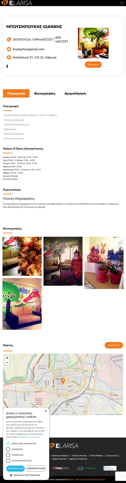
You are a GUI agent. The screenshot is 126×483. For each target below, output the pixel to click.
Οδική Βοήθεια (96, 455)
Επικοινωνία (93, 64)
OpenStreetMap (109, 414)
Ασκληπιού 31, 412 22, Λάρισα (34, 57)
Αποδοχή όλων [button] (15, 468)
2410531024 (22, 39)
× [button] (46, 411)
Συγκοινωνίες (112, 455)
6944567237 (43, 39)
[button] (63, 381)
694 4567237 (61, 39)
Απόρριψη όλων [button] (36, 468)
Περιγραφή (16, 93)
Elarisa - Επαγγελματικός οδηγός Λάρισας (86, 479)
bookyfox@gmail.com (28, 49)
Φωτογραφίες (44, 93)
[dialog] (26, 444)
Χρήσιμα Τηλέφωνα (60, 455)
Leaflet (99, 414)
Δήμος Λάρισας (59, 459)
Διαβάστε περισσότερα (30, 437)
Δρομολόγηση (75, 93)
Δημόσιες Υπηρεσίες (78, 459)
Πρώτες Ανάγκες (79, 455)
